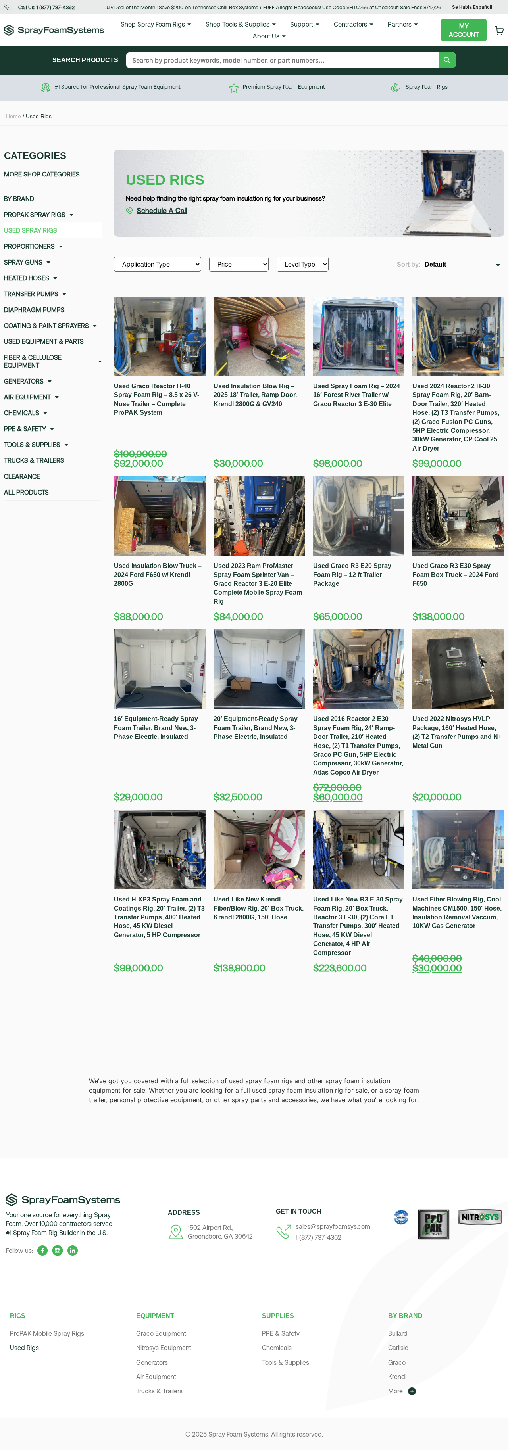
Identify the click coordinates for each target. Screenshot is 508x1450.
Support (301, 24)
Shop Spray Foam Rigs (153, 24)
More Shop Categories (42, 174)
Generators (24, 381)
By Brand (19, 198)
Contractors (350, 24)
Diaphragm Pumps (34, 309)
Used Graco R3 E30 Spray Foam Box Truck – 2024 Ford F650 (455, 574)
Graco (397, 1362)
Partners (400, 24)
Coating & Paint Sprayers (46, 325)
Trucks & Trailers (34, 460)
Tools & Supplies (32, 444)
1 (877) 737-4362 (318, 1237)
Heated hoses (26, 278)
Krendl (397, 1376)
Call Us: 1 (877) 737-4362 (46, 7)
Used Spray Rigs (30, 230)
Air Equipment (27, 397)
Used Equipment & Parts (44, 341)
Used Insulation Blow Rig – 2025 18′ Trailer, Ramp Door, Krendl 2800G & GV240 (255, 395)
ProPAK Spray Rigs (34, 214)
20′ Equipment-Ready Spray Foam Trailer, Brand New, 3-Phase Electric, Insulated (256, 727)
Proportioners (29, 246)
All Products (26, 492)
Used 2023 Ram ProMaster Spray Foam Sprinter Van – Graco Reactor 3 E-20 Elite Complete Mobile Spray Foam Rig (258, 583)
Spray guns (23, 262)
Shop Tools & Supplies (237, 24)
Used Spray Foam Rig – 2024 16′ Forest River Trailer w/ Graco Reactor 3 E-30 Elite (356, 395)
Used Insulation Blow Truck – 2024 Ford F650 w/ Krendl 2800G (158, 574)
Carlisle (398, 1347)
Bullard (398, 1333)
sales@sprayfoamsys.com (333, 1226)
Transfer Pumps (31, 293)
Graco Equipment (161, 1333)
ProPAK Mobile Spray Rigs (47, 1333)
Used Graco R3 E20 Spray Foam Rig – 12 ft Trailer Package (352, 574)
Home (13, 116)
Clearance (22, 476)
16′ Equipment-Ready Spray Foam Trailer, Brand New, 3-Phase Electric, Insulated (156, 727)
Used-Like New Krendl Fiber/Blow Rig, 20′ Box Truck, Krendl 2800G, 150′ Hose (259, 908)
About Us (266, 36)
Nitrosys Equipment (163, 1347)
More (395, 1390)
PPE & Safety (25, 428)
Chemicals (21, 412)
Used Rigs (24, 1347)
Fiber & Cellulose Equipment (33, 361)
